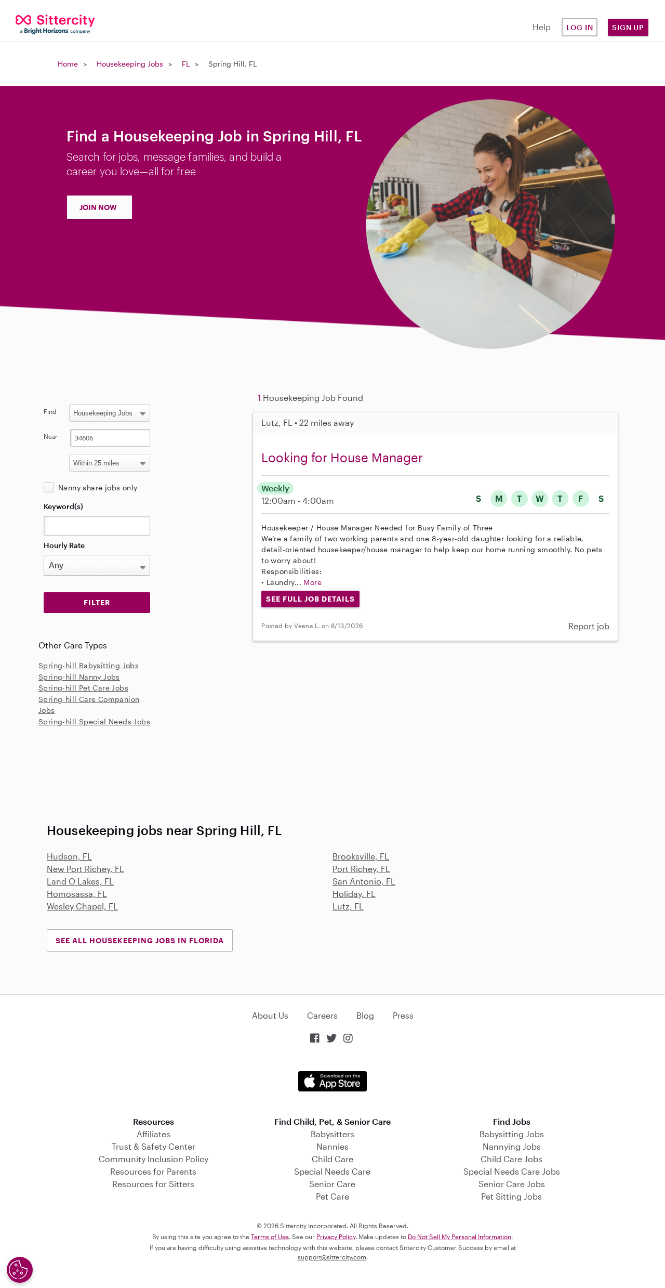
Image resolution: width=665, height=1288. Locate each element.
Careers (322, 1015)
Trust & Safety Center (153, 1146)
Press (403, 1015)
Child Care (332, 1159)
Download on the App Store (332, 1081)
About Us (270, 1015)
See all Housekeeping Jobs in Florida (140, 940)
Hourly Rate (64, 545)
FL (186, 63)
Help (542, 27)
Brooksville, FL (360, 856)
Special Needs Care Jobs (511, 1171)
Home (68, 63)
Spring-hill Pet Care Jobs (83, 687)
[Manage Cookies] (20, 1270)
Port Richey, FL (361, 869)
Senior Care (332, 1184)
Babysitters (332, 1134)
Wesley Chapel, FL (82, 906)
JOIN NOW (98, 207)
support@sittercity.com (332, 1256)
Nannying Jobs (512, 1146)
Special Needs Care (332, 1171)
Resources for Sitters (153, 1184)
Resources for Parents (153, 1171)
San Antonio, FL (363, 881)
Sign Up (628, 27)
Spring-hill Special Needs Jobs (94, 721)
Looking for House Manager (342, 457)
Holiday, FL (354, 894)
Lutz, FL (348, 906)
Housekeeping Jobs (130, 63)
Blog (365, 1015)
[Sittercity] (55, 23)
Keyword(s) (63, 506)
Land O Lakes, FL (80, 881)
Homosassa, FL (77, 894)
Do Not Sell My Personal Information (459, 1236)
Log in (579, 27)
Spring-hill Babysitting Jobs (88, 665)
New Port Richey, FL (85, 869)
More (312, 582)
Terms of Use (270, 1236)
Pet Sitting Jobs (511, 1196)
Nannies (332, 1146)
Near (51, 436)
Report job (588, 626)
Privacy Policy (335, 1236)
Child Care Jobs (511, 1159)
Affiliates (153, 1134)
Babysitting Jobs (512, 1134)
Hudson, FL (69, 856)
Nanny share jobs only (97, 487)
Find (50, 411)
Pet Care (332, 1196)
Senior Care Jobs (511, 1184)
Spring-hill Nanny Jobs (79, 676)
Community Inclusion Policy (153, 1159)
